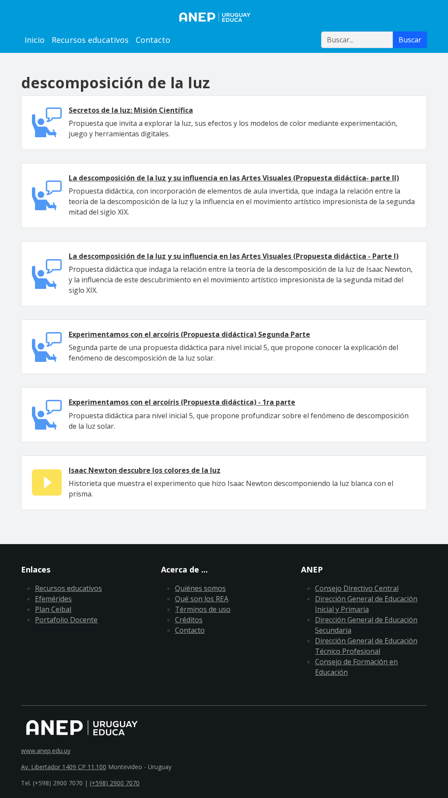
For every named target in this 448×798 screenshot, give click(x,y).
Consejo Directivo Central (357, 588)
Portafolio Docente (66, 620)
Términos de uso (203, 609)
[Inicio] (224, 17)
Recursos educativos (90, 40)
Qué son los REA (201, 599)
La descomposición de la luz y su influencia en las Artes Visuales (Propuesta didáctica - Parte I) (234, 256)
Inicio (34, 40)
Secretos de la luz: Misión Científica (131, 110)
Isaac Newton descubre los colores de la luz (144, 470)
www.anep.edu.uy (45, 750)
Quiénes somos (200, 588)
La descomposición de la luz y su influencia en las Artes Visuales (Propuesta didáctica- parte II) (234, 178)
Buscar (410, 40)
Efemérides (53, 599)
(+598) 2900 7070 (115, 783)
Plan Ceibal (53, 609)
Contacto (153, 40)
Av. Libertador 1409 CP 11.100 (63, 767)
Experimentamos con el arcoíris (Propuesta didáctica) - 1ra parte (182, 402)
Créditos (189, 620)
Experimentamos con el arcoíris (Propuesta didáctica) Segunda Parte (189, 334)
